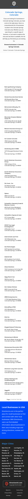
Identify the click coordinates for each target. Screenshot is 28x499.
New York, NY (6, 448)
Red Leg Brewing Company (13, 87)
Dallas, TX (5, 458)
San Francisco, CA (7, 468)
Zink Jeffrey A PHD (10, 307)
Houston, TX (18, 450)
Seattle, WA (17, 468)
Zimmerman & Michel (11, 337)
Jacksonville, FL (6, 463)
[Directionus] (14, 7)
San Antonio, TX (7, 455)
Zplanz (7, 193)
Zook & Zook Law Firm (11, 237)
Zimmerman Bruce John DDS (13, 347)
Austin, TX (5, 461)
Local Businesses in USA (13, 407)
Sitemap (8, 495)
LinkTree (19, 495)
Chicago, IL (5, 450)
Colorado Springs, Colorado (14, 13)
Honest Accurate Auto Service (14, 97)
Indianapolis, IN (19, 466)
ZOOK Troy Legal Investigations (10, 226)
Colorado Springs (19, 50)
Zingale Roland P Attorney (13, 327)
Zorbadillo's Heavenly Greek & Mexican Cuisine (14, 204)
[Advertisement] (14, 68)
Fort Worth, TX (18, 461)
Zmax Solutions (9, 267)
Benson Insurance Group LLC (13, 129)
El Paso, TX (17, 474)
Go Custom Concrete (11, 139)
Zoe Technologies (10, 247)
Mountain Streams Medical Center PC (13, 117)
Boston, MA (5, 474)
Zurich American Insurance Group (13, 161)
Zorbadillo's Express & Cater (13, 215)
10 (20, 399)
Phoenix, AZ (5, 453)
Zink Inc (7, 317)
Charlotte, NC (6, 466)
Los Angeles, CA (19, 448)
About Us (8, 490)
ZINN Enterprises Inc (11, 297)
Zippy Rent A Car (10, 277)
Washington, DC (19, 471)
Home (5, 50)
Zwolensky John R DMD (12, 149)
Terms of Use (19, 490)
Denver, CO (5, 471)
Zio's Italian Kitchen (11, 287)
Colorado (10, 50)
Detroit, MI (17, 476)
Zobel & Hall (8, 257)
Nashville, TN (6, 476)
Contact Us (19, 492)
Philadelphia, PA (19, 453)
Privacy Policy (8, 492)
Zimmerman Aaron (10, 359)
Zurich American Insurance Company (13, 172)
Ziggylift (7, 390)
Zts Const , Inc (9, 183)
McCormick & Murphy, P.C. (13, 107)
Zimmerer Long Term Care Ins (14, 369)
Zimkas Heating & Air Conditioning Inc (11, 379)
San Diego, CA (18, 455)
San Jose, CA (17, 458)
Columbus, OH (18, 463)
